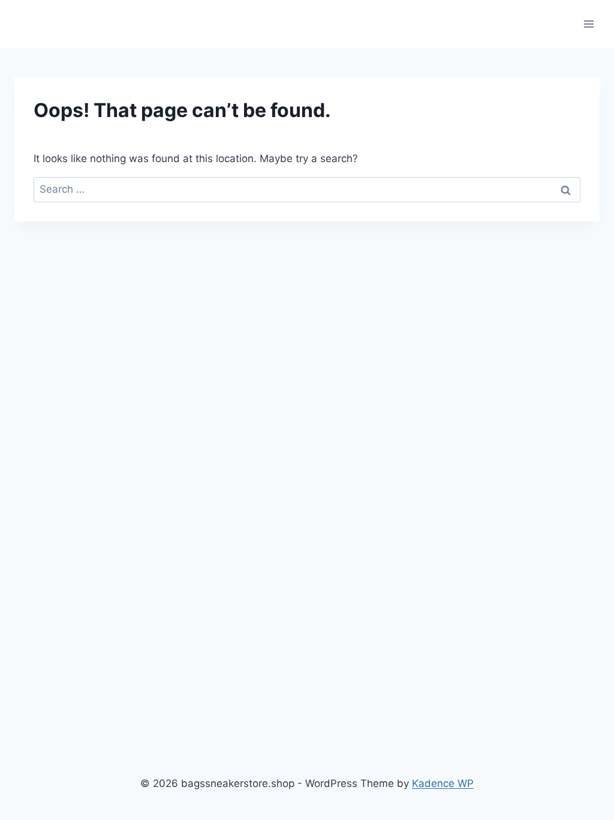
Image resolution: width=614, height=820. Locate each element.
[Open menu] (588, 23)
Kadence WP (443, 783)
